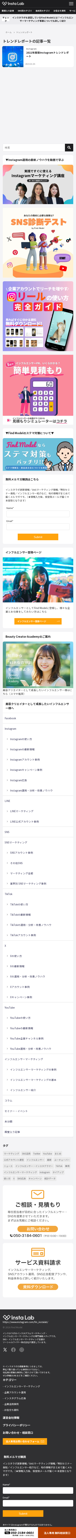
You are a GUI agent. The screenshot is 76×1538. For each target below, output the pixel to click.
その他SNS (16, 863)
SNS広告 (21, 1178)
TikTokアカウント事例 (23, 935)
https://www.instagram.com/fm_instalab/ (25, 1322)
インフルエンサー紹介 (23, 1090)
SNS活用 (26, 1153)
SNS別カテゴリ (25, 10)
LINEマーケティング (22, 811)
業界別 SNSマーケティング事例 (28, 883)
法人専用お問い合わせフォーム (22, 1441)
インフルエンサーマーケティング (24, 1059)
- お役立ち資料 (11, 1410)
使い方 (7, 1178)
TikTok (8, 894)
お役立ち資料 (59, 10)
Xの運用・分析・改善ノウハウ (27, 976)
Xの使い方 (16, 956)
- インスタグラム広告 (14, 1398)
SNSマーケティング (16, 842)
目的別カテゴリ (43, 10)
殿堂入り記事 (8, 10)
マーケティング (11, 1153)
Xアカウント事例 (20, 987)
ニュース (8, 1165)
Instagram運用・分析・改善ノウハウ (31, 790)
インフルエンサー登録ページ (31, 621)
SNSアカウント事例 (21, 852)
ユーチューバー (62, 1159)
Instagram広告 (18, 780)
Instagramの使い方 (21, 739)
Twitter (36, 1153)
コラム (8, 1100)
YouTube (10, 1007)
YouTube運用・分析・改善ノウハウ (30, 1048)
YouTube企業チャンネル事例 (27, 1038)
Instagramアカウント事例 (25, 759)
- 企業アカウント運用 (14, 1392)
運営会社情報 (11, 1417)
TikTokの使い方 (19, 904)
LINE (7, 801)
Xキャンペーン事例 (21, 997)
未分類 (8, 1121)
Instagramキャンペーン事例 (26, 770)
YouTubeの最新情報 (21, 1028)
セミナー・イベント (16, 1111)
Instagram (31, 48)
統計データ (50, 1178)
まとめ (58, 1153)
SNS (7, 832)
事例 (67, 1165)
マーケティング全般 (21, 873)
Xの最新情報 (17, 966)
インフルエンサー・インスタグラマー (34, 1165)
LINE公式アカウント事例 (24, 821)
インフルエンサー (35, 1159)
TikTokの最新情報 (20, 914)
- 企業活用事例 (11, 1404)
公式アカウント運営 (14, 1159)
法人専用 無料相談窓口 (57, 1533)
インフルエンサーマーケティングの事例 (33, 1069)
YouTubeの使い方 (20, 1018)
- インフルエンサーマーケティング (21, 1386)
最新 (49, 1159)
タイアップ (58, 1172)
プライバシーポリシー (16, 1425)
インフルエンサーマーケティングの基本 (33, 1080)
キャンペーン (35, 1178)
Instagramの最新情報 (22, 749)
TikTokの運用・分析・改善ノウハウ (30, 925)
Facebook (10, 718)
